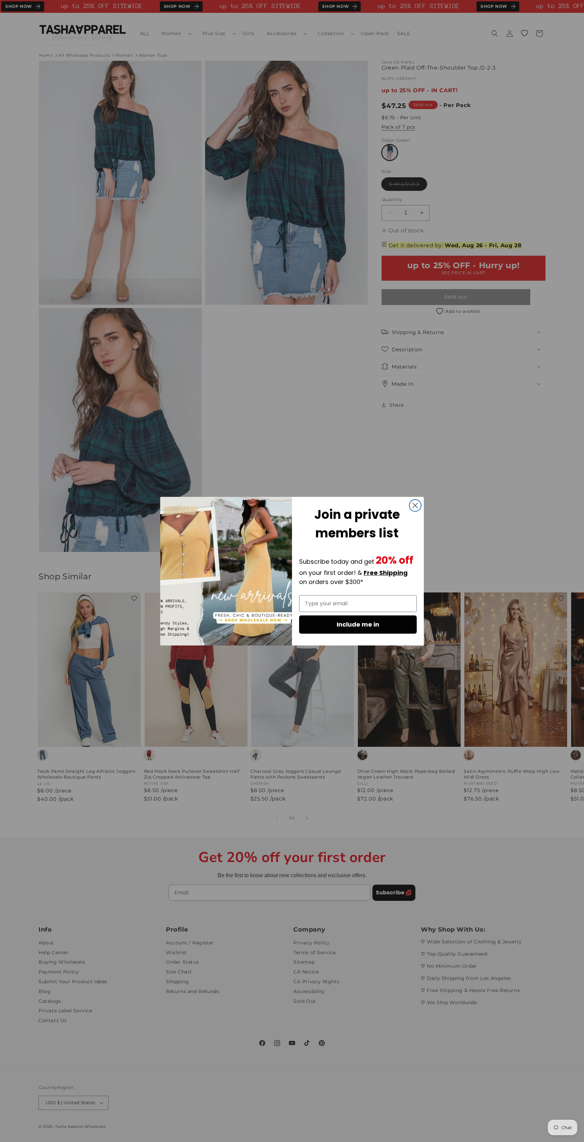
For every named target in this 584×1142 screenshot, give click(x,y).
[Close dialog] (415, 505)
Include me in (358, 624)
